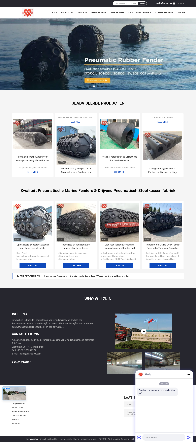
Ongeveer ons (98, 12)
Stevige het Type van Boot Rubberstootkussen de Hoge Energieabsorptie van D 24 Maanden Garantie (163, 170)
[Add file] (139, 437)
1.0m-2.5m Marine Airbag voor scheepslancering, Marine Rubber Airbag (32, 158)
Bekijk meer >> (21, 361)
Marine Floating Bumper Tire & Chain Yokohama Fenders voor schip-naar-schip (76, 170)
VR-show (82, 12)
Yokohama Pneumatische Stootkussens (77, 117)
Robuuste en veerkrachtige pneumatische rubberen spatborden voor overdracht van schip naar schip (76, 246)
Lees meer (33, 172)
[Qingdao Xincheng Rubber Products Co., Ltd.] (27, 12)
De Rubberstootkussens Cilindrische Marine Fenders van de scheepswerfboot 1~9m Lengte (88, 276)
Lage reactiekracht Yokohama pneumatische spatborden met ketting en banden (119, 246)
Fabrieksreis (117, 12)
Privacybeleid (32, 439)
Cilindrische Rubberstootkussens (119, 167)
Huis (54, 12)
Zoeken (142, 3)
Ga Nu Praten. (162, 3)
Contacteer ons (164, 12)
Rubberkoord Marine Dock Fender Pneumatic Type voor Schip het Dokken (163, 246)
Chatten (32, 265)
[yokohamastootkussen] (143, 331)
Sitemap (16, 423)
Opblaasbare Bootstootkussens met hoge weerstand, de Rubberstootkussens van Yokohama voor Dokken (33, 246)
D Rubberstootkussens (162, 117)
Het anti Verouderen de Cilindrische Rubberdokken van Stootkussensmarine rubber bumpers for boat (119, 158)
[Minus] (189, 374)
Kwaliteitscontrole (139, 12)
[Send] (189, 437)
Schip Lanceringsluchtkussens (33, 167)
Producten (67, 12)
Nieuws (181, 12)
